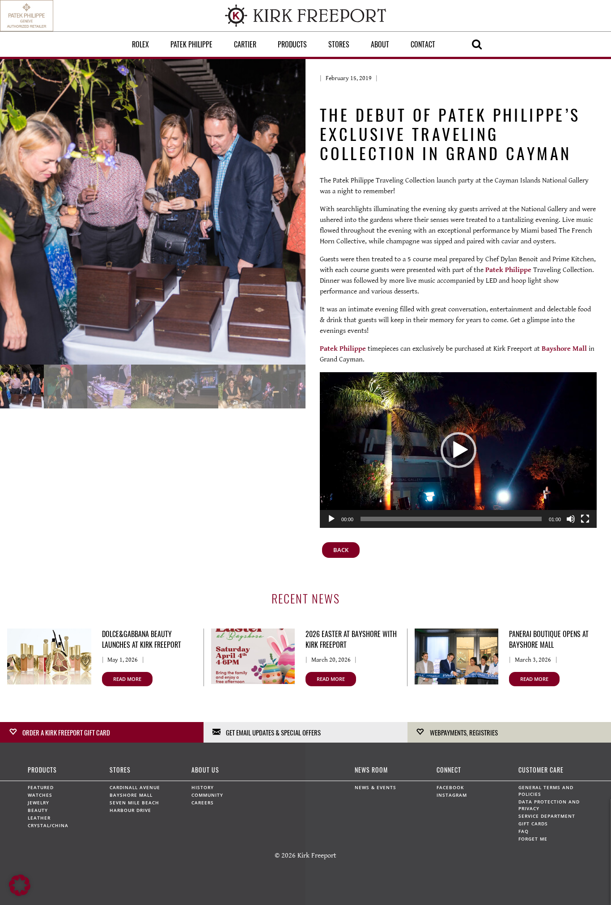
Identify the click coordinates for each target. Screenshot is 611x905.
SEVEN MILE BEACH (134, 802)
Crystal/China (48, 825)
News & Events (375, 787)
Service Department (546, 816)
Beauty (38, 810)
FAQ (523, 831)
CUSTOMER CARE (541, 769)
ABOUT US (205, 769)
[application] (458, 450)
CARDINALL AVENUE (135, 787)
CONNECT (449, 769)
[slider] (451, 519)
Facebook (450, 787)
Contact (423, 44)
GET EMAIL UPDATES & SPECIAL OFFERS (273, 732)
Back (340, 550)
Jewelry (38, 802)
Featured (41, 787)
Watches (40, 795)
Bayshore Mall (564, 348)
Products (292, 44)
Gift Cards (533, 823)
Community (207, 795)
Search (477, 44)
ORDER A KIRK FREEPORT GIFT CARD (66, 732)
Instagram (452, 795)
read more (127, 679)
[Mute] (570, 518)
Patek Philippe (191, 44)
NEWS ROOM (371, 769)
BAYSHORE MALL (131, 795)
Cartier (245, 44)
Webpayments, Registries (464, 732)
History (202, 787)
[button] (458, 450)
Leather (39, 818)
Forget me (532, 839)
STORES (120, 769)
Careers (202, 802)
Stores (338, 44)
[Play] (331, 518)
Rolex (140, 44)
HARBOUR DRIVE (130, 810)
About (380, 44)
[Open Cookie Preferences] (19, 894)
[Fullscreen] (585, 518)
